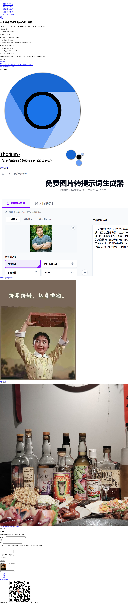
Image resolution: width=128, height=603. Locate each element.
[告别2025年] (38, 380)
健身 (4, 62)
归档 (4, 575)
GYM (1, 62)
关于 (4, 577)
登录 (1, 17)
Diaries (1, 18)
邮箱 (1, 540)
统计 (7, 7)
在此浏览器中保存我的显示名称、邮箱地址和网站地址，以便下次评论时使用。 (22, 545)
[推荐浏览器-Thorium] (42, 165)
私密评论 (3, 557)
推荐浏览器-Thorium (5, 167)
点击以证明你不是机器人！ (8, 555)
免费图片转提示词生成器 (6, 277)
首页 (4, 574)
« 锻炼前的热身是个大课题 (7, 66)
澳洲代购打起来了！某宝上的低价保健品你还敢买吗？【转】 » (16, 65)
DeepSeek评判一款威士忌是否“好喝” (9, 526)
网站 (1, 542)
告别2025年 (3, 381)
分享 (1, 63)
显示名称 (3, 537)
